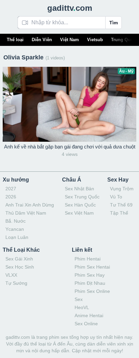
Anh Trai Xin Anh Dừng (29, 205)
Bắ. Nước (15, 221)
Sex (79, 299)
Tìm (113, 22)
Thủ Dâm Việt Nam (25, 213)
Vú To (116, 196)
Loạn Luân (16, 237)
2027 (10, 188)
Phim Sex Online (92, 291)
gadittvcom (69, 7)
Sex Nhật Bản (79, 188)
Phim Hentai (88, 258)
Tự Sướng (16, 283)
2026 (10, 196)
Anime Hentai (89, 315)
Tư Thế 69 (121, 205)
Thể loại (15, 39)
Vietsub (95, 39)
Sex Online (86, 323)
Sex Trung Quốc (82, 196)
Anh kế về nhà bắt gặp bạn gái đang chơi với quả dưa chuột (69, 146)
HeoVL (82, 307)
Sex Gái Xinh (19, 258)
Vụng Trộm (122, 188)
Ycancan (14, 229)
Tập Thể (119, 213)
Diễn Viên (42, 39)
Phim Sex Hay (90, 275)
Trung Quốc (123, 39)
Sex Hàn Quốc (80, 205)
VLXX (11, 275)
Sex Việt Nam (79, 213)
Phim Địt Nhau (90, 283)
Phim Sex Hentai (92, 267)
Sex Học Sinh (19, 267)
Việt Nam (69, 39)
